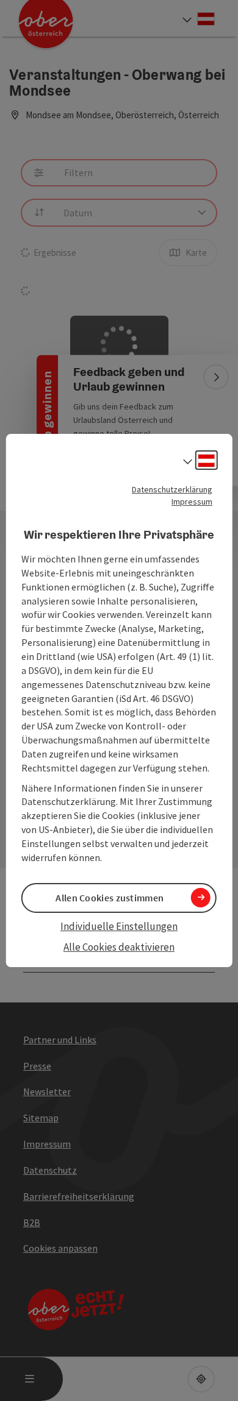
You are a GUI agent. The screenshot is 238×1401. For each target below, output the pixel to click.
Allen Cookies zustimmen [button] (110, 898)
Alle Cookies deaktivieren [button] (119, 947)
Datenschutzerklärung (172, 489)
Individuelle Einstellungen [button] (119, 926)
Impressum (191, 501)
